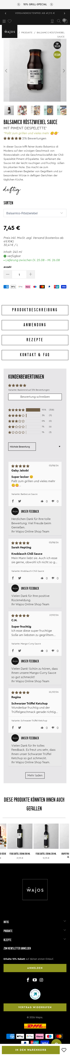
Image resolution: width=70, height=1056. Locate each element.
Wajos (38, 1017)
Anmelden (35, 968)
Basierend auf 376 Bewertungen (34, 390)
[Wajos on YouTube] (35, 980)
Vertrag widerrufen (35, 1007)
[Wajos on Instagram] (41, 980)
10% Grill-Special (35, 4)
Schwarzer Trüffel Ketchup (34, 720)
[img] (30, 466)
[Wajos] (10, 31)
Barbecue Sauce (29, 494)
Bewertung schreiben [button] (35, 396)
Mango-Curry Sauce (31, 644)
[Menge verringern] (8, 274)
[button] (12, 138)
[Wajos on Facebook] (28, 980)
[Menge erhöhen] (31, 274)
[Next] (64, 71)
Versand (38, 237)
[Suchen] (59, 21)
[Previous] (6, 71)
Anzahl (7, 267)
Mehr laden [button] (35, 775)
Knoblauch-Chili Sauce (32, 571)
